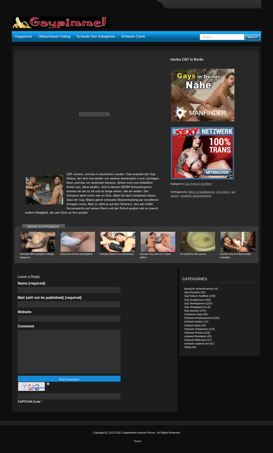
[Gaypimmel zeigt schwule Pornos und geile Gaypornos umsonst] (61, 24)
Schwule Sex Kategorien (95, 36)
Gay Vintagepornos (195, 307)
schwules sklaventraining (195, 195)
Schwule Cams (133, 36)
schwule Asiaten (193, 321)
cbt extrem (222, 192)
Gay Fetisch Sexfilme (198, 183)
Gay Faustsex (192, 292)
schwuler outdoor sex (196, 343)
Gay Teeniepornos (195, 303)
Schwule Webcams (195, 340)
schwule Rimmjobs (195, 336)
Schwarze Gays (193, 314)
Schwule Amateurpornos (198, 318)
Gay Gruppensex (194, 299)
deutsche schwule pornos (199, 288)
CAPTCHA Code (29, 401)
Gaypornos (23, 36)
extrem (78, 174)
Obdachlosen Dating (54, 36)
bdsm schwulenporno (202, 192)
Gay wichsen (191, 310)
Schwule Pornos (193, 332)
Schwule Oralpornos (196, 329)
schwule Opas (192, 325)
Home (137, 441)
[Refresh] (48, 383)
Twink (187, 347)
